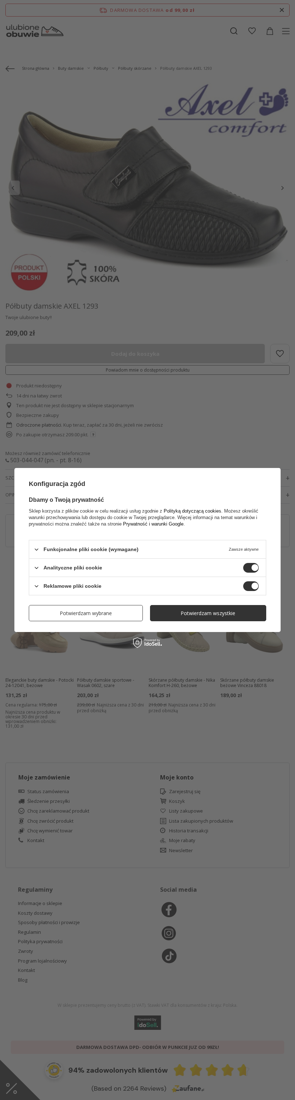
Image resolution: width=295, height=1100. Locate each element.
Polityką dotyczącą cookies (192, 511)
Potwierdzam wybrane (86, 612)
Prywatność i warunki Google (153, 524)
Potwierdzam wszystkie (208, 612)
